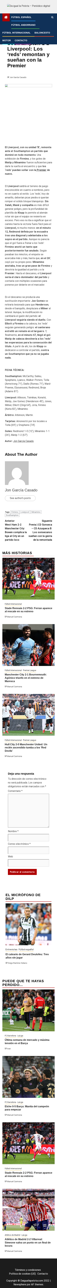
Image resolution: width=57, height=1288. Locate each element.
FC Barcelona (10, 1036)
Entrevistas (11, 949)
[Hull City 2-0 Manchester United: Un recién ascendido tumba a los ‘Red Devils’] (28, 715)
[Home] (6, 17)
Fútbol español (21, 17)
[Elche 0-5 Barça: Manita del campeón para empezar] (28, 1077)
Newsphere (19, 1284)
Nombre (13, 831)
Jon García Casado (18, 77)
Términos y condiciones (28, 1269)
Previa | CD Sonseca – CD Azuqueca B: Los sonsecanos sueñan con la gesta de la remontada (40, 530)
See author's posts (20, 498)
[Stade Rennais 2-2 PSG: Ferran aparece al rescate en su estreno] (28, 579)
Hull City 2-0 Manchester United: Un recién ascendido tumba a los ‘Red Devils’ (26, 747)
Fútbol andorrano (23, 25)
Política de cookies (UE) (22, 1273)
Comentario (15, 790)
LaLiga (20, 1036)
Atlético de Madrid (12, 1235)
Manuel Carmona (14, 617)
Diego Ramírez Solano (17, 963)
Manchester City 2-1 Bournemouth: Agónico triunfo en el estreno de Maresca (26, 678)
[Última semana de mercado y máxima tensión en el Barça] (28, 1010)
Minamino (36, 512)
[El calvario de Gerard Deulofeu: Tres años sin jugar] (28, 924)
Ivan (9, 1049)
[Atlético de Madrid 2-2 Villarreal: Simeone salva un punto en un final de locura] (28, 1210)
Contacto (21, 40)
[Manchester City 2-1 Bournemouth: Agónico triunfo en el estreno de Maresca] (28, 645)
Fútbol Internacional (16, 32)
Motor (6, 40)
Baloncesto (42, 32)
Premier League (29, 670)
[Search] (52, 17)
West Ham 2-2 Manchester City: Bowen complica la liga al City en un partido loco (16, 530)
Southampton (12, 515)
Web (10, 856)
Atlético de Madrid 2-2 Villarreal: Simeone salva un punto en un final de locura (28, 1242)
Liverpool (25, 512)
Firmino (14, 512)
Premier (41, 170)
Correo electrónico (19, 843)
